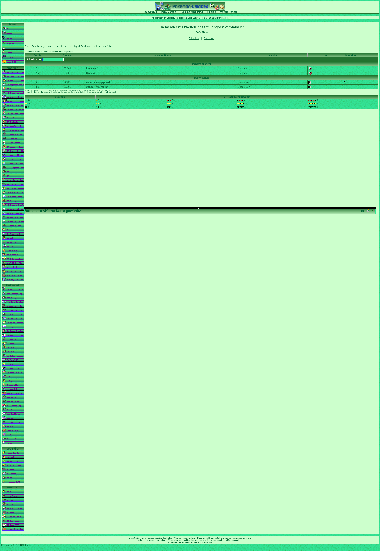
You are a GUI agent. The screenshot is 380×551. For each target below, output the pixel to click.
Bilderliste (194, 38)
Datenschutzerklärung (202, 542)
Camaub (90, 73)
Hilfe (361, 211)
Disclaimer (185, 542)
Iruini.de (211, 12)
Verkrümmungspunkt (98, 82)
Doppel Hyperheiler (97, 87)
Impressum (173, 542)
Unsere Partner (228, 12)
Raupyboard (150, 12)
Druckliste (209, 38)
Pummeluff (92, 68)
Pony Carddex (169, 12)
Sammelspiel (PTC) (192, 12)
